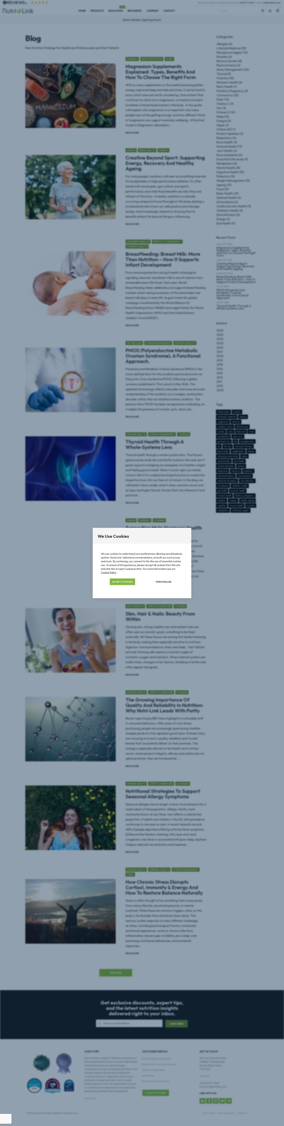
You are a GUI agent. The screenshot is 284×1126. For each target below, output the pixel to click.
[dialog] (142, 563)
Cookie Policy (108, 572)
